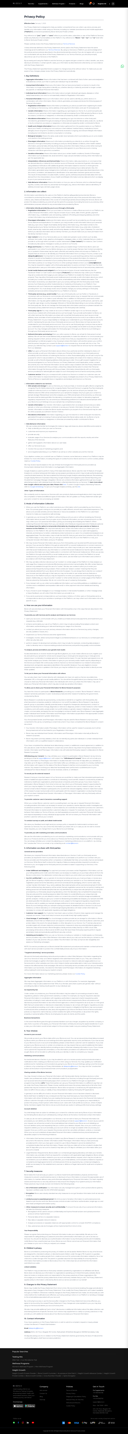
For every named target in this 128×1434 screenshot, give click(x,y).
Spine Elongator (69, 1376)
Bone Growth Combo (34, 1376)
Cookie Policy (35, 461)
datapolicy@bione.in (71, 1066)
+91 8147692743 (98, 1398)
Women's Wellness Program (22, 1367)
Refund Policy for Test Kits (74, 1399)
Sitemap (42, 1399)
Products (72, 4)
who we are (43, 1390)
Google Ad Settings (37, 487)
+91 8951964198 (98, 1393)
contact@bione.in (72, 843)
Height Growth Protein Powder (24, 1373)
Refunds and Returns (73, 1403)
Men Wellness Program (44, 1367)
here (64, 484)
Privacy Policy (70, 1393)
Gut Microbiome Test (29, 1360)
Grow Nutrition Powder (52, 1376)
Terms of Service (69, 44)
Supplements (43, 4)
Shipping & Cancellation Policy (76, 1396)
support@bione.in (62, 345)
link (79, 487)
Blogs (81, 4)
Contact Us (43, 1393)
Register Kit (102, 4)
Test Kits (31, 4)
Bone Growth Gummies (47, 1373)
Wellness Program (58, 4)
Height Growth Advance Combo (90, 1373)
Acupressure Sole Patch (67, 1373)
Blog (41, 1396)
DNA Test (15, 1360)
